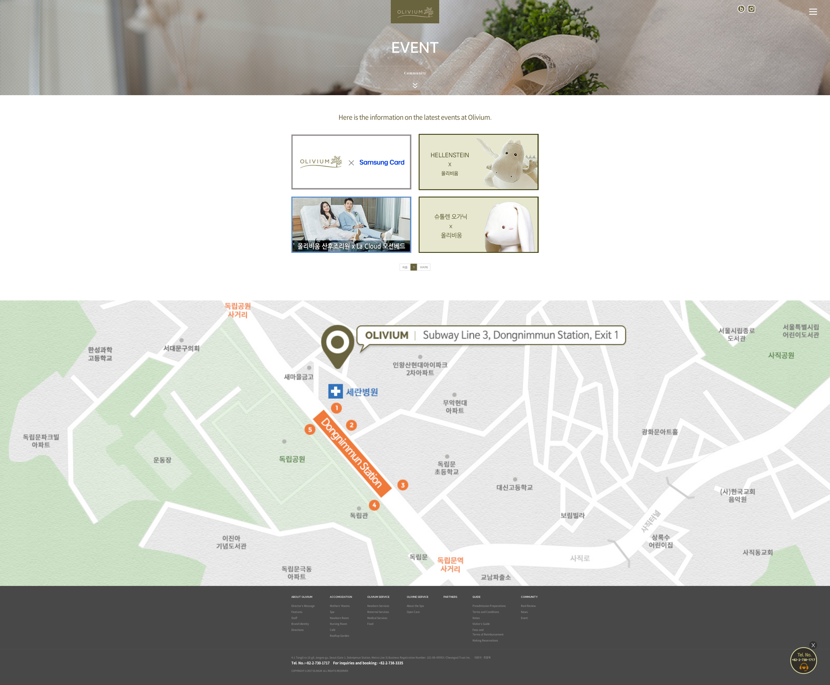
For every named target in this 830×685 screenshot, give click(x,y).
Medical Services (377, 618)
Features (296, 612)
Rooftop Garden (339, 635)
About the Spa (415, 606)
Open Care (413, 612)
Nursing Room (338, 623)
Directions (297, 630)
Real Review (528, 606)
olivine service (417, 596)
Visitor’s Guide (481, 623)
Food (370, 623)
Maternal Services (378, 612)
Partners (450, 596)
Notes (476, 618)
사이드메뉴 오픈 (813, 11)
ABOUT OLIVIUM (301, 596)
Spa (332, 612)
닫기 (813, 645)
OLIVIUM (415, 11)
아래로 (415, 85)
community (529, 596)
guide (476, 596)
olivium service (378, 596)
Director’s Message (303, 606)
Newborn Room (339, 618)
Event (524, 618)
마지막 (424, 267)
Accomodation (341, 596)
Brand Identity (300, 623)
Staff (294, 618)
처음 (404, 267)
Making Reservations (485, 640)
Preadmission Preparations (489, 606)
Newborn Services (378, 606)
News (524, 612)
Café (332, 630)
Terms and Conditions (485, 612)
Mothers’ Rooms (340, 606)
